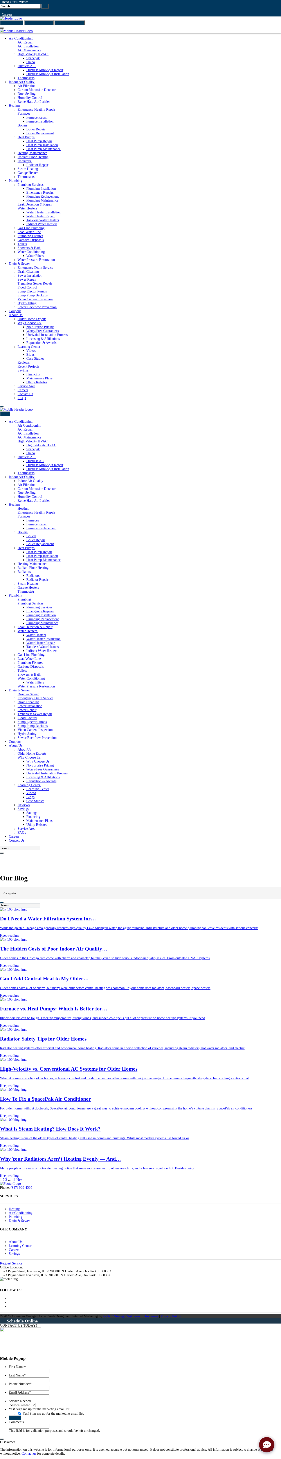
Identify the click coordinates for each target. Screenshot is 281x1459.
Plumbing (15, 1217)
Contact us (29, 1453)
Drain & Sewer (19, 1221)
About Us (15, 1242)
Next (19, 1179)
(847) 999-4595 (12, 22)
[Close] (2, 1439)
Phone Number (20, 1384)
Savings (14, 1253)
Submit (15, 1417)
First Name (17, 1367)
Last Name (17, 1375)
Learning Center (20, 1246)
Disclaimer (150, 1316)
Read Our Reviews (14, 2)
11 (14, 1179)
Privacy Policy (171, 1316)
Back (5, 413)
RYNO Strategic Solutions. (122, 1316)
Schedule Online (21, 1320)
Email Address (20, 1392)
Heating (14, 1209)
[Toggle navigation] (2, 28)
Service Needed (20, 1401)
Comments (16, 1422)
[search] (2, 853)
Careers (6, 14)
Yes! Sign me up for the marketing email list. (39, 1409)
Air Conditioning (20, 1213)
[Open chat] (266, 1444)
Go (45, 6)
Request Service (11, 1263)
